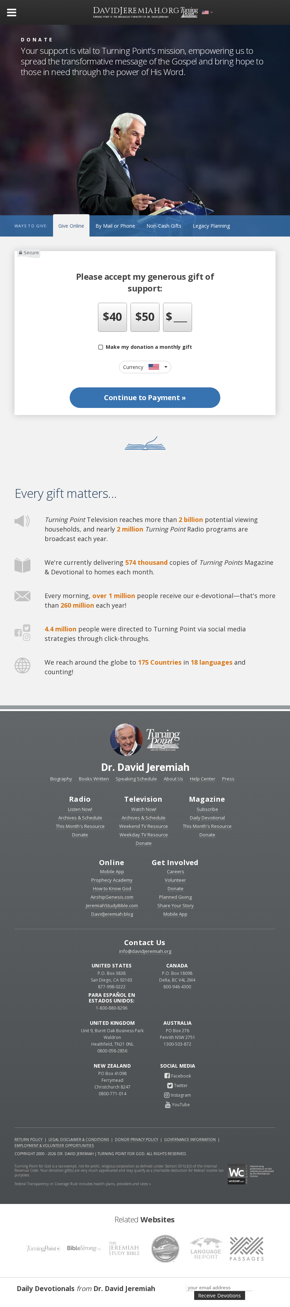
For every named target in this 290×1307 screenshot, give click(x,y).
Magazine (207, 799)
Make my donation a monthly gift (147, 346)
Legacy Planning (211, 225)
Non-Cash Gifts (163, 225)
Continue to (145, 397)
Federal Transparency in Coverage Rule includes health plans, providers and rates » (82, 1183)
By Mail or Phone (115, 225)
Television (143, 799)
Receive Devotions (219, 1295)
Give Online (71, 225)
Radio (80, 799)
